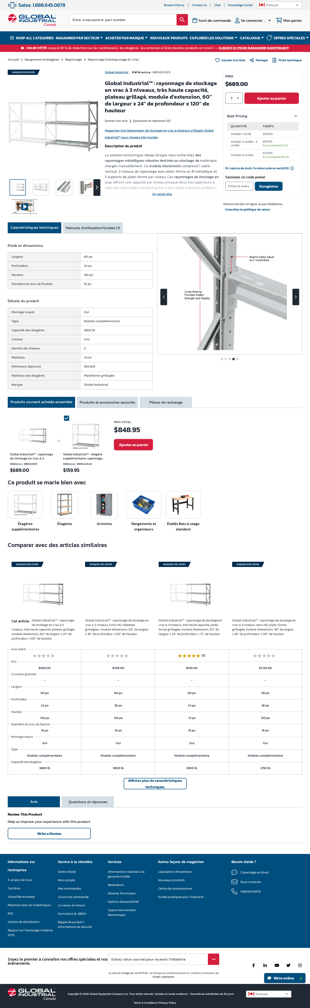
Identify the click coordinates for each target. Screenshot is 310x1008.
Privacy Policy (167, 1003)
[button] (279, 5)
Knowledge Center (240, 5)
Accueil (13, 59)
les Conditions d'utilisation (200, 973)
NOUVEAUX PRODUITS (169, 38)
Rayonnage (73, 59)
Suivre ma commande (73, 897)
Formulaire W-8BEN (72, 913)
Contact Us (199, 5)
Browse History (174, 5)
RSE (10, 913)
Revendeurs (116, 885)
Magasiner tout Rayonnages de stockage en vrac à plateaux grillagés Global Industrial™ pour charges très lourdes (159, 134)
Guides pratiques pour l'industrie (180, 897)
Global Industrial (116, 72)
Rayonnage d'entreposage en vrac (113, 59)
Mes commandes (69, 888)
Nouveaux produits (171, 880)
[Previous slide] (163, 297)
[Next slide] (296, 297)
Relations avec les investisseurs (29, 905)
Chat (217, 5)
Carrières (14, 888)
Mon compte (66, 880)
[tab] (34, 227)
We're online (283, 978)
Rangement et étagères (42, 59)
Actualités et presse (21, 896)
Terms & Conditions (146, 1003)
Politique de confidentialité (167, 973)
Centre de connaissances (175, 888)
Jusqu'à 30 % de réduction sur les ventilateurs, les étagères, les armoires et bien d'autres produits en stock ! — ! (158, 48)
